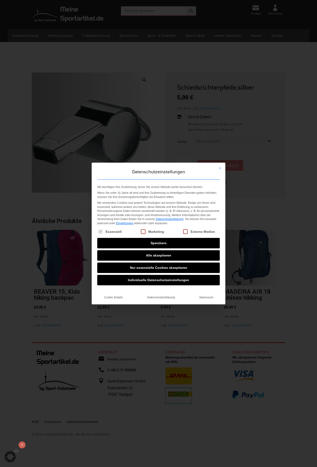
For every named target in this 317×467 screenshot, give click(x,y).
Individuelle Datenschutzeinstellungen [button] (158, 280)
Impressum (206, 297)
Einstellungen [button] (124, 223)
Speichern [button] (159, 243)
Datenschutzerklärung (170, 219)
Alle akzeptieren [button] (158, 255)
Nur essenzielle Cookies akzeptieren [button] (158, 268)
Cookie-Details (113, 297)
